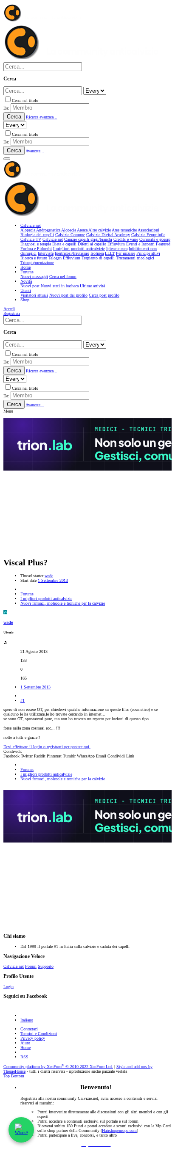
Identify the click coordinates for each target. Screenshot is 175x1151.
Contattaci (29, 1029)
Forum (31, 966)
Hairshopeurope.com (119, 1130)
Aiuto (25, 1043)
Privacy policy (32, 1038)
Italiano (26, 1020)
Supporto (46, 966)
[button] (6, 158)
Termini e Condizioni (38, 1033)
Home (25, 1047)
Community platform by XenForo (58, 1066)
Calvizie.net (13, 966)
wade (49, 575)
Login (8, 986)
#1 (22, 700)
